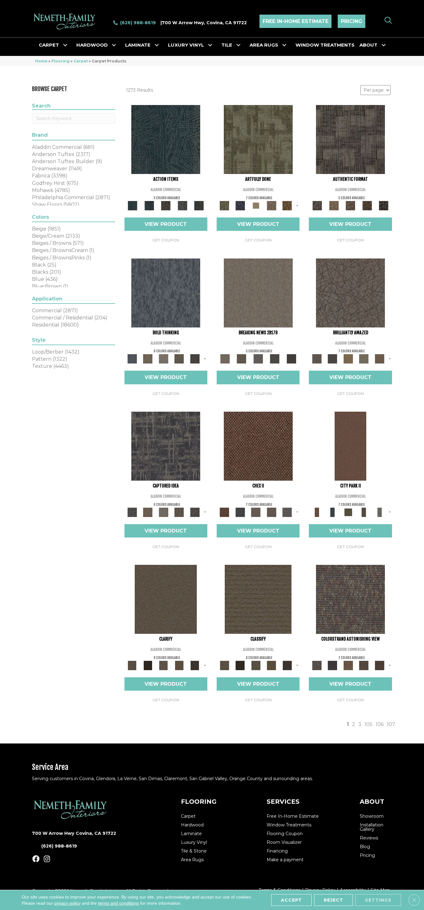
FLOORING (199, 801)
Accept (291, 900)
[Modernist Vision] (256, 205)
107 (391, 724)
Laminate (138, 45)
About (368, 45)
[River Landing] (240, 511)
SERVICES (283, 801)
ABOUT (372, 801)
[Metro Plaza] (271, 511)
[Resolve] (166, 599)
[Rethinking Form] (367, 205)
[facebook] (35, 859)
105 (368, 724)
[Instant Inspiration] (379, 358)
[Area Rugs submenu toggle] (284, 45)
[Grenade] (148, 358)
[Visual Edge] (350, 139)
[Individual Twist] (350, 205)
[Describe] (163, 664)
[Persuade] (179, 664)
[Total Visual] (348, 664)
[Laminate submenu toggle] (157, 45)
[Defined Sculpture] (334, 205)
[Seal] (195, 358)
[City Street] (199, 205)
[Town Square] (287, 511)
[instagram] (47, 859)
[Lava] (163, 358)
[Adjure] (195, 664)
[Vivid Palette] (287, 205)
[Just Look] (379, 664)
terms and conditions (118, 903)
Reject (333, 900)
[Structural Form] (383, 205)
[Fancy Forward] (350, 599)
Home (41, 61)
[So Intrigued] (350, 292)
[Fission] (179, 358)
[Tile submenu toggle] (238, 45)
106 (380, 724)
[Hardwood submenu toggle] (114, 45)
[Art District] (256, 511)
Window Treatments (324, 45)
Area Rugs (264, 45)
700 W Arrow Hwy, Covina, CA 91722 (204, 22)
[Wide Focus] (332, 664)
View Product (166, 224)
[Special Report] (241, 358)
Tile (226, 45)
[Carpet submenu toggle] (65, 45)
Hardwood (92, 45)
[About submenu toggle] (383, 45)
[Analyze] (148, 664)
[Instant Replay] (258, 358)
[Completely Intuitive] (348, 358)
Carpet (49, 45)
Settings (378, 900)
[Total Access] (291, 358)
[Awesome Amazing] (271, 205)
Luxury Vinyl (186, 45)
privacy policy (67, 903)
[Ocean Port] (149, 205)
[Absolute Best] (364, 664)
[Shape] (165, 292)
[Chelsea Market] (258, 445)
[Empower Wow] (364, 358)
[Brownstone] (165, 205)
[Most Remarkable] (240, 205)
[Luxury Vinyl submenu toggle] (210, 45)
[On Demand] (274, 358)
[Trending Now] (258, 292)
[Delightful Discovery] (258, 139)
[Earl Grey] (182, 205)
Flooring (61, 61)
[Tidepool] (165, 139)
